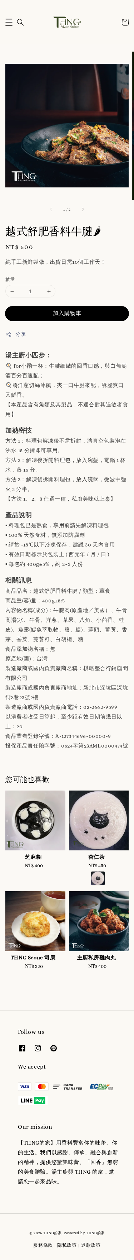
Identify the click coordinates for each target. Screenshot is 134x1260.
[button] (9, 22)
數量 (10, 279)
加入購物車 (67, 313)
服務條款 (43, 1245)
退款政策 (91, 1245)
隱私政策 (67, 1245)
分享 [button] (20, 334)
